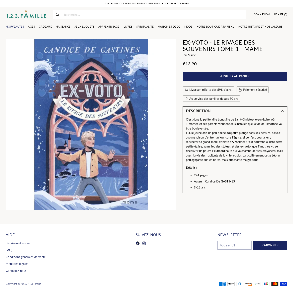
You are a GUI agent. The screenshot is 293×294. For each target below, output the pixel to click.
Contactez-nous (16, 270)
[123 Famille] (26, 14)
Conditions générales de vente (26, 257)
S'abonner (270, 245)
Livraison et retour (18, 243)
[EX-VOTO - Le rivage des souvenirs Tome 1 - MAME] (91, 124)
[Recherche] (57, 14)
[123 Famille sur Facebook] (137, 244)
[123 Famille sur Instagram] (144, 244)
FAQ (9, 250)
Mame (192, 55)
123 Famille (34, 283)
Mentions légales (17, 263)
